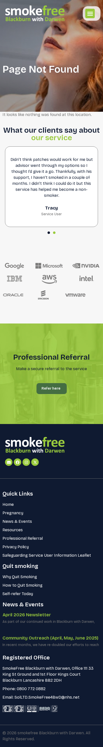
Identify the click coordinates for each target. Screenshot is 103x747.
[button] (90, 13)
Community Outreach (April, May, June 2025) (50, 638)
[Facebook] (17, 462)
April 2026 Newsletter (26, 615)
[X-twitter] (35, 462)
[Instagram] (26, 462)
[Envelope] (8, 462)
